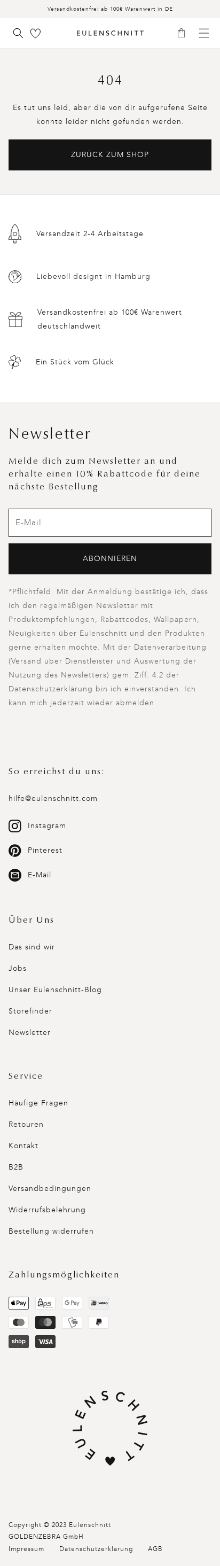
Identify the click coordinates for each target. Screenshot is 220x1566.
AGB (155, 1549)
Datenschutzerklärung (96, 1549)
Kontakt (23, 1145)
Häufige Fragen (38, 1103)
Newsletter (30, 1032)
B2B (16, 1167)
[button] (185, 33)
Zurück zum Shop (110, 154)
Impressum (26, 1549)
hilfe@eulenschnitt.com (53, 798)
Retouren (26, 1124)
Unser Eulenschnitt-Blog (55, 989)
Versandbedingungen (50, 1188)
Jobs (18, 968)
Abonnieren (110, 558)
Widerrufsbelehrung (47, 1209)
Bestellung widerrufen (51, 1231)
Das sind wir (32, 947)
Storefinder (30, 1011)
